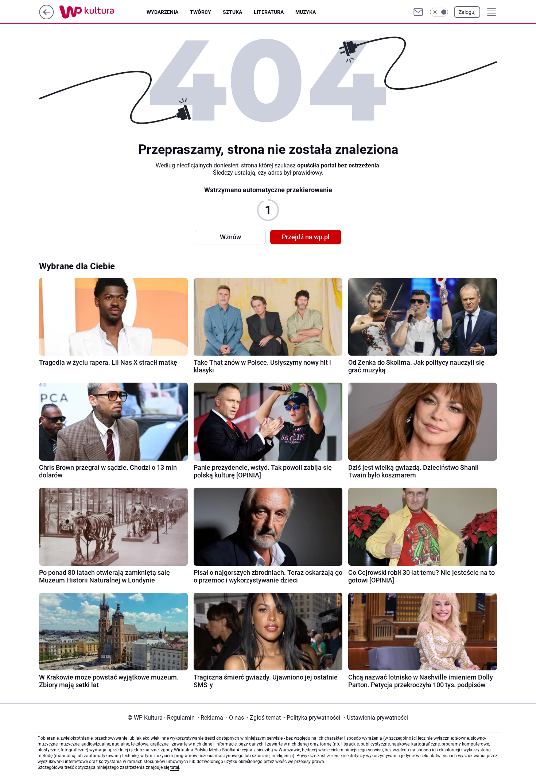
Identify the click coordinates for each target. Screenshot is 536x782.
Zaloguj (467, 12)
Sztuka (232, 12)
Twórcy (200, 12)
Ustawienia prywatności (376, 717)
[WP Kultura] (103, 12)
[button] (439, 12)
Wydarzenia (162, 12)
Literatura (269, 12)
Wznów (230, 237)
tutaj (174, 767)
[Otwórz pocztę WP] (418, 12)
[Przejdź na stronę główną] (46, 17)
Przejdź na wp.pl (306, 237)
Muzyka (305, 12)
